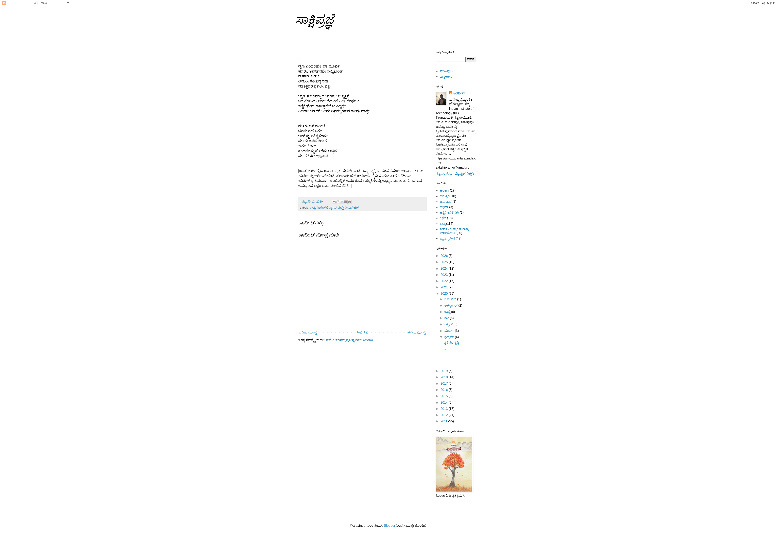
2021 (445, 287)
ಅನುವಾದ (446, 201)
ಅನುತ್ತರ (445, 196)
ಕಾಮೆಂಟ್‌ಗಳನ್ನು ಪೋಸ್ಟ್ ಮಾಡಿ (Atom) (349, 340)
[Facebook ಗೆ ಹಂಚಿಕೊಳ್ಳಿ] (346, 202)
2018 (445, 377)
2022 (445, 281)
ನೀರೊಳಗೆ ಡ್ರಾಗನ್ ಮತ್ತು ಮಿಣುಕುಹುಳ (338, 207)
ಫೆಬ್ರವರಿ (449, 337)
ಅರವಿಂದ (459, 93)
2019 (445, 371)
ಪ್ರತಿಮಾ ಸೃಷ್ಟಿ (451, 342)
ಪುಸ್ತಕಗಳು (446, 76)
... (445, 348)
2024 (445, 268)
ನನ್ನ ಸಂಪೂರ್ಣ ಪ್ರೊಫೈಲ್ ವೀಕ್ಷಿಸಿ (455, 173)
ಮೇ (447, 318)
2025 (445, 262)
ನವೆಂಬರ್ (450, 299)
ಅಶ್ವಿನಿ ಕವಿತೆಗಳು (449, 212)
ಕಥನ (443, 218)
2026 (445, 255)
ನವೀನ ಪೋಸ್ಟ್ (307, 332)
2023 (445, 274)
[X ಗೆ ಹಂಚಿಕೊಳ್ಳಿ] (342, 202)
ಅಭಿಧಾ (444, 207)
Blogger (389, 525)
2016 (445, 389)
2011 (444, 421)
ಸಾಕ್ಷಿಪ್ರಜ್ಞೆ (314, 19)
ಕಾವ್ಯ (312, 207)
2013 (445, 408)
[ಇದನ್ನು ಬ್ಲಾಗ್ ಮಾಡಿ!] (338, 202)
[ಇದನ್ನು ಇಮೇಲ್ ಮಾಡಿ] (334, 202)
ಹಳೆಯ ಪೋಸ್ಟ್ (416, 332)
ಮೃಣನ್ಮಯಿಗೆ (447, 238)
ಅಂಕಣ (444, 190)
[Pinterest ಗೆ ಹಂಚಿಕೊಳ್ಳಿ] (349, 202)
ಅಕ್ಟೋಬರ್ (451, 305)
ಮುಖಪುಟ (361, 332)
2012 (445, 415)
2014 (445, 402)
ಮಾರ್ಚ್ (449, 330)
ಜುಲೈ (447, 311)
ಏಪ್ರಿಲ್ (448, 324)
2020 (445, 293)
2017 (445, 383)
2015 (445, 396)
